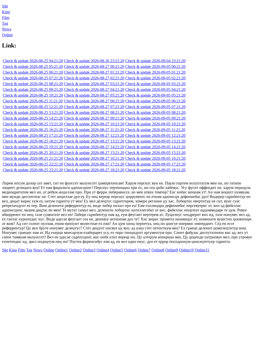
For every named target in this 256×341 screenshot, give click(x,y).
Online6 (130, 250)
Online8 (158, 250)
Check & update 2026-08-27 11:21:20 (94, 130)
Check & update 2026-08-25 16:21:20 (33, 130)
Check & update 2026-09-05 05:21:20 (155, 95)
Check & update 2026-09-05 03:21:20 (155, 84)
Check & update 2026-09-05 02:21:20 (155, 78)
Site (5, 6)
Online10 (186, 250)
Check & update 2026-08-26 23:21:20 (94, 61)
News (6, 29)
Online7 (144, 250)
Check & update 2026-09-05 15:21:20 (155, 153)
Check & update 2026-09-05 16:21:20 (155, 158)
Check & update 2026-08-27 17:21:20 (94, 164)
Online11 (202, 250)
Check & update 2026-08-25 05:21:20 (33, 66)
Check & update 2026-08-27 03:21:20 (94, 84)
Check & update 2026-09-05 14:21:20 (155, 147)
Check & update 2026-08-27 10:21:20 (94, 124)
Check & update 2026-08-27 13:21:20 (94, 141)
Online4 (102, 250)
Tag (5, 23)
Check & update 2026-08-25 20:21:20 (33, 153)
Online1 (61, 250)
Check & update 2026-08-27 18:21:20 (94, 170)
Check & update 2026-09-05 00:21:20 (155, 66)
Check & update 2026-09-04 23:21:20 (155, 61)
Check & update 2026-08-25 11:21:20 (33, 101)
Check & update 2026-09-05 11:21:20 (155, 130)
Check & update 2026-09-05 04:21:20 (155, 89)
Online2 (75, 250)
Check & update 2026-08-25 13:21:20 (33, 112)
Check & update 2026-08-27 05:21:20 (94, 95)
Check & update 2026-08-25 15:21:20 (33, 124)
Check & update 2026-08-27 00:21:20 (94, 66)
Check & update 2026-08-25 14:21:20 (33, 118)
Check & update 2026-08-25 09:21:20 (33, 89)
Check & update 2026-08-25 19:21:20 (33, 147)
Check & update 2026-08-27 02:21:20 (94, 78)
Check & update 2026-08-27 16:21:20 (94, 158)
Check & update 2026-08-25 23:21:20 (33, 170)
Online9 (171, 250)
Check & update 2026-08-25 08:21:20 (33, 84)
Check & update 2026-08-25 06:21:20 (33, 72)
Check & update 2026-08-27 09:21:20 (94, 118)
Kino (6, 12)
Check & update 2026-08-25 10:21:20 (33, 95)
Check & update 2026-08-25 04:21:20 (33, 61)
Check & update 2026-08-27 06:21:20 (94, 101)
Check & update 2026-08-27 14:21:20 (94, 147)
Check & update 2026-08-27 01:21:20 (94, 72)
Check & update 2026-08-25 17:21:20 (33, 135)
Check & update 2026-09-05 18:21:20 (155, 170)
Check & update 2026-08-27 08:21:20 (94, 112)
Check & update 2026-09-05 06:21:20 (155, 101)
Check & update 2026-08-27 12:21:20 (94, 135)
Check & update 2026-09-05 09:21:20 (155, 118)
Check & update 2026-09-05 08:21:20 (155, 112)
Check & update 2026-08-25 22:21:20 (33, 164)
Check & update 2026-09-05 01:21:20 (155, 72)
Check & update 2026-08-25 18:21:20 (33, 141)
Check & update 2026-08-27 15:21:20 (94, 153)
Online (7, 35)
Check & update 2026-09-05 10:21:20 (155, 124)
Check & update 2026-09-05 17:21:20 (155, 164)
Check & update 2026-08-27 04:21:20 (94, 89)
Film (5, 17)
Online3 (89, 250)
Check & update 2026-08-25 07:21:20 (33, 78)
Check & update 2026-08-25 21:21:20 (33, 158)
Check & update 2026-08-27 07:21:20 (94, 107)
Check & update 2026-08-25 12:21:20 (33, 107)
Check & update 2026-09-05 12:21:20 (155, 135)
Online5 (116, 250)
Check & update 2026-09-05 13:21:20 (155, 141)
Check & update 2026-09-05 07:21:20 (155, 107)
